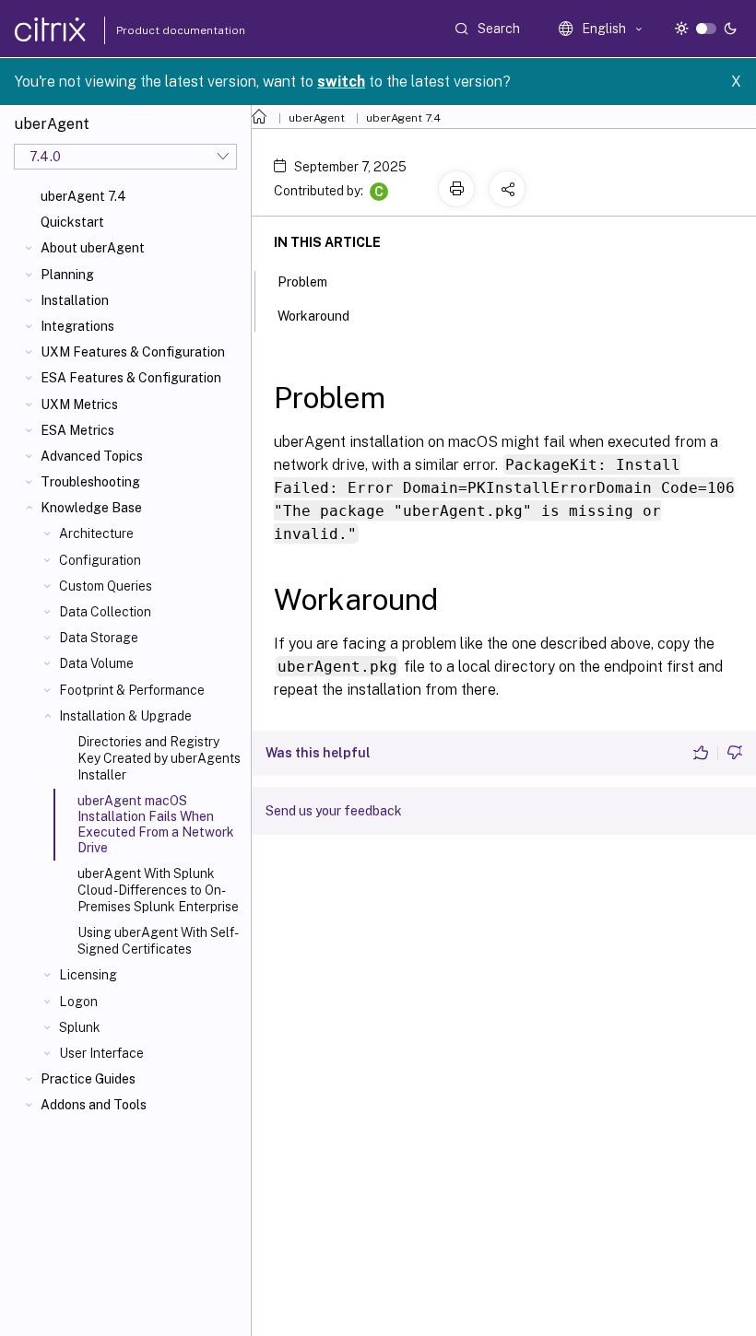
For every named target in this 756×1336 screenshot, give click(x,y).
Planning (67, 274)
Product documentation (157, 30)
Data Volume (96, 663)
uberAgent (317, 117)
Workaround (313, 316)
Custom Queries (105, 586)
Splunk (79, 1027)
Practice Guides (88, 1079)
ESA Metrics (77, 430)
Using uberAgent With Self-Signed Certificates (158, 940)
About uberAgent (93, 247)
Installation (75, 300)
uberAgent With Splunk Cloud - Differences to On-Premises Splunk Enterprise (158, 890)
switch (341, 81)
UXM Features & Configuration (133, 352)
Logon (78, 1001)
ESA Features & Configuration (131, 377)
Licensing (88, 974)
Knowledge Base (91, 507)
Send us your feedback (334, 810)
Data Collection (105, 611)
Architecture (96, 533)
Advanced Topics (92, 456)
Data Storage (98, 637)
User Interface (101, 1053)
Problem (302, 282)
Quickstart (72, 222)
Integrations (77, 326)
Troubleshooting (90, 482)
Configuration (100, 560)
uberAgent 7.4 (83, 196)
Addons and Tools (94, 1104)
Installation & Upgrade (125, 716)
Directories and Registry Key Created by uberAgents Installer (159, 758)
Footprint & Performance (132, 690)
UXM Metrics (79, 404)
